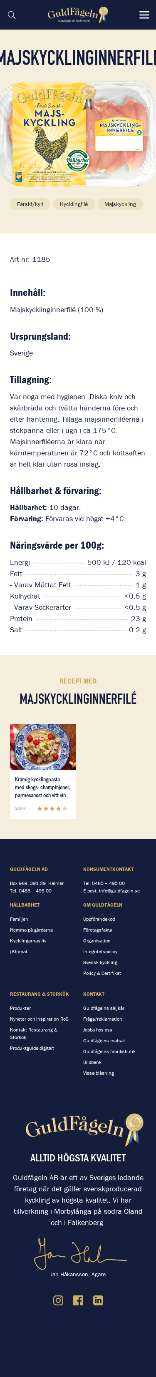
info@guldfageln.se (119, 890)
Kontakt (93, 994)
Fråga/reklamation (102, 1019)
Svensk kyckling (100, 962)
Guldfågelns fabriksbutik (109, 1051)
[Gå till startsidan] (79, 15)
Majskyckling (120, 204)
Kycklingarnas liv (28, 940)
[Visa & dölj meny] (144, 15)
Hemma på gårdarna (31, 930)
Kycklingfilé (74, 204)
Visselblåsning (98, 1073)
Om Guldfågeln (102, 905)
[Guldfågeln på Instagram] (58, 1300)
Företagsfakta (97, 930)
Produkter (20, 1008)
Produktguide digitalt (32, 1048)
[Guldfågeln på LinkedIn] (98, 1300)
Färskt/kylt (30, 204)
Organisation (97, 940)
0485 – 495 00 (35, 890)
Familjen (19, 919)
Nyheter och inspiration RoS (39, 1019)
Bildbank (92, 1062)
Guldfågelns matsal (104, 1040)
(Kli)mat (18, 951)
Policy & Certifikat (102, 973)
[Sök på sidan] (11, 15)
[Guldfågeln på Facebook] (78, 1300)
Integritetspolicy (100, 951)
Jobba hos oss (97, 1030)
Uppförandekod (99, 919)
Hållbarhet (25, 905)
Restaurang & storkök (39, 994)
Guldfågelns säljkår (103, 1008)
